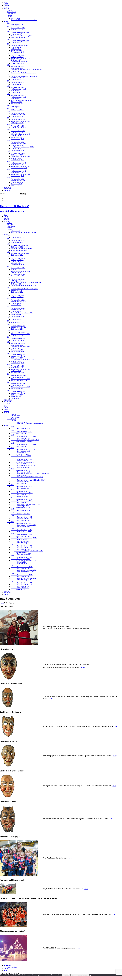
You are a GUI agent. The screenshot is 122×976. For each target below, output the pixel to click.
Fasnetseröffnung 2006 (18, 131)
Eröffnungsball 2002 (17, 172)
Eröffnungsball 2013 (17, 90)
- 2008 (10, 522)
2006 (8, 129)
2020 (8, 31)
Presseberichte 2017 (17, 63)
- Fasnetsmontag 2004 (21, 563)
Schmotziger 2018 (16, 50)
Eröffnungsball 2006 (17, 132)
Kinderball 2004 (16, 158)
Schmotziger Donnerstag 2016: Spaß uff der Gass (26, 69)
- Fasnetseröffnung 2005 (21, 546)
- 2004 (10, 555)
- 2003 (10, 565)
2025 (8, 23)
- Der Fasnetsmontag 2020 (22, 441)
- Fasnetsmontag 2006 (21, 543)
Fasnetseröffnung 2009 (18, 113)
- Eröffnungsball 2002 (20, 576)
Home (2, 603)
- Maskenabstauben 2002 (22, 575)
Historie (9, 10)
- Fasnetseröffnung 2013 (21, 491)
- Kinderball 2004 (19, 562)
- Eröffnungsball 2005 (20, 549)
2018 (8, 44)
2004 (8, 152)
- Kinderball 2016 (19, 475)
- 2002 (10, 573)
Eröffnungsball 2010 (17, 110)
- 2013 (10, 489)
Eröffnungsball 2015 (17, 79)
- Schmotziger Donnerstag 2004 (24, 560)
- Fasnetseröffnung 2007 (21, 530)
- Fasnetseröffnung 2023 (21, 432)
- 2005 (10, 544)
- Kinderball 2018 (19, 452)
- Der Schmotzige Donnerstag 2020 (25, 440)
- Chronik (11, 420)
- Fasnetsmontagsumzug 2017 (23, 465)
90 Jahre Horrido (16, 92)
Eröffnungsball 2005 (17, 145)
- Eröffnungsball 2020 (20, 438)
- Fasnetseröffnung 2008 (21, 523)
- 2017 (10, 457)
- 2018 (10, 448)
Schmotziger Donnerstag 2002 (20, 174)
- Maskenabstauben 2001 (22, 584)
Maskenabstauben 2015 (18, 78)
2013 (8, 86)
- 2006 (10, 533)
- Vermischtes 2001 (20, 588)
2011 (8, 105)
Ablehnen (73, 975)
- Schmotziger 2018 (20, 454)
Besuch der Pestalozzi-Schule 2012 (22, 100)
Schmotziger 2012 (16, 102)
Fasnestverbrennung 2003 (19, 168)
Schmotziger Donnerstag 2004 (20, 156)
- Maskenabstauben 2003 (22, 567)
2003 (8, 161)
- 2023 (10, 430)
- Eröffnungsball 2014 (20, 488)
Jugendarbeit (8, 187)
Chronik (9, 16)
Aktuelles (6, 5)
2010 (8, 108)
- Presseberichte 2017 (20, 467)
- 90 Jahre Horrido (19, 496)
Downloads (7, 189)
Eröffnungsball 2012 (17, 98)
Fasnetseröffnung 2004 (18, 153)
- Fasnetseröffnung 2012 (21, 499)
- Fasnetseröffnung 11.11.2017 (23, 449)
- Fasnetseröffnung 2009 (21, 517)
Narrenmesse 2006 (17, 137)
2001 (8, 177)
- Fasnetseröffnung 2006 (21, 534)
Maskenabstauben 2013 (18, 89)
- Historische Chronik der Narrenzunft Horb (27, 424)
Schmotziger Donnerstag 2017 (20, 58)
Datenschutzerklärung (11, 967)
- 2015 (10, 478)
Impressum (7, 965)
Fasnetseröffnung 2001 (18, 179)
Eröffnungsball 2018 (17, 47)
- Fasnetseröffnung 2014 (21, 486)
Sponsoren (7, 190)
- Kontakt (11, 419)
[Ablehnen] (90, 975)
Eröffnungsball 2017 (17, 57)
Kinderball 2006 (16, 135)
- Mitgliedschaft (13, 415)
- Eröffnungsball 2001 (20, 586)
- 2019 (10, 443)
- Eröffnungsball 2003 (20, 568)
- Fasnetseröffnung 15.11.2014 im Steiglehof (27, 480)
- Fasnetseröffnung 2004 (21, 557)
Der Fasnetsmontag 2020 (19, 37)
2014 (8, 81)
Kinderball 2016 (16, 71)
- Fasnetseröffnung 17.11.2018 (23, 444)
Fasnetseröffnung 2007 (18, 126)
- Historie (11, 414)
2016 (8, 65)
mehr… (70, 858)
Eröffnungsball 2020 (17, 34)
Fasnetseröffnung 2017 (18, 55)
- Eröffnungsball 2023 (20, 433)
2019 (8, 39)
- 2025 (10, 427)
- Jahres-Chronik (19, 422)
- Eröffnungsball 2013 (20, 494)
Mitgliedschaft (11, 12)
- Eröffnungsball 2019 (20, 446)
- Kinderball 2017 (19, 464)
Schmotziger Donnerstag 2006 (20, 134)
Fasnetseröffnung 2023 (18, 28)
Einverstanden (66, 975)
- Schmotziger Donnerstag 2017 (24, 462)
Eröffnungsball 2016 (17, 68)
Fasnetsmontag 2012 (17, 103)
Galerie (6, 21)
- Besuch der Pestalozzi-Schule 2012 (25, 504)
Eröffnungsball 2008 (17, 123)
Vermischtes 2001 (16, 184)
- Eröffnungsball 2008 (20, 526)
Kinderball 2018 (16, 49)
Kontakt (6, 4)
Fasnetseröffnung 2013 (18, 87)
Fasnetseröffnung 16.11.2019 (20, 33)
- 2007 (10, 528)
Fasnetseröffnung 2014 (18, 82)
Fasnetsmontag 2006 (17, 139)
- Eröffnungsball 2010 (20, 514)
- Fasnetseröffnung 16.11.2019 (23, 436)
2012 (8, 94)
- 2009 (10, 515)
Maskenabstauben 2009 (18, 115)
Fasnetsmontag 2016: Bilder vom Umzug (24, 73)
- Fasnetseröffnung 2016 (21, 470)
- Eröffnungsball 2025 (20, 428)
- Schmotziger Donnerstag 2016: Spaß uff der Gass (30, 473)
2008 (8, 118)
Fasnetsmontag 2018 (17, 52)
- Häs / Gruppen (13, 417)
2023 (8, 26)
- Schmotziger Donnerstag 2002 (24, 578)
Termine (6, 7)
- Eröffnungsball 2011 (20, 510)
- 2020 (10, 435)
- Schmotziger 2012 (20, 506)
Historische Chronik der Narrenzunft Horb (24, 20)
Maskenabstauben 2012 (18, 97)
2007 (8, 124)
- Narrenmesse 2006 (20, 541)
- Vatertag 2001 (18, 589)
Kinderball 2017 (16, 60)
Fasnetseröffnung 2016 (18, 66)
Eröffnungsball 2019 (17, 42)
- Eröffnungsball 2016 (20, 472)
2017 (8, 53)
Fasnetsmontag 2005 (17, 150)
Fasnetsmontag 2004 (17, 160)
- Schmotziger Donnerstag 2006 (24, 538)
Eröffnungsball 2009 (17, 116)
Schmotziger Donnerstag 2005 (24, 147)
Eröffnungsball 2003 (17, 164)
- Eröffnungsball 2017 (20, 461)
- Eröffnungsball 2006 (20, 536)
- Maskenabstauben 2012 (22, 501)
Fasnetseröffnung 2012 (18, 95)
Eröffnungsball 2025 (17, 24)
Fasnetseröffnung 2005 (18, 142)
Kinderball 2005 (16, 148)
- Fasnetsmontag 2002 (21, 580)
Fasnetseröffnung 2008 (18, 119)
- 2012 (10, 497)
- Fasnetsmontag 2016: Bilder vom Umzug (27, 477)
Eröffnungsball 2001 (17, 182)
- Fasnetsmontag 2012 (21, 507)
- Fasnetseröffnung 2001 (21, 583)
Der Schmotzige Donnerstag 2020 (21, 36)
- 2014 (10, 485)
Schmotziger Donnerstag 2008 (20, 121)
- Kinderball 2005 (19, 552)
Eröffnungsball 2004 (17, 155)
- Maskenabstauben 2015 (22, 481)
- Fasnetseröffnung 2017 (21, 459)
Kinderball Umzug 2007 (18, 127)
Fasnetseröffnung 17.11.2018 (20, 41)
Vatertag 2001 (15, 185)
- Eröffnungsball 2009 (20, 520)
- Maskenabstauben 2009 (22, 518)
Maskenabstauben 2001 (18, 180)
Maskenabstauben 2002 (18, 171)
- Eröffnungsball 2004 (20, 559)
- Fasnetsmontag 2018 (21, 456)
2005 (8, 140)
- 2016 (10, 469)
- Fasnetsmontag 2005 (21, 554)
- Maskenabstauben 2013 (22, 493)
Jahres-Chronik (15, 18)
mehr (83, 667)
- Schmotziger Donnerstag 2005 (28, 551)
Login (5, 970)
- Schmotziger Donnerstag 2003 (24, 570)
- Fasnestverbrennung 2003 (22, 571)
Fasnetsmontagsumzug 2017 (20, 61)
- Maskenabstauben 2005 (22, 547)
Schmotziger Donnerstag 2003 (20, 166)
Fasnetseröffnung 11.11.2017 (20, 45)
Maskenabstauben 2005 (18, 143)
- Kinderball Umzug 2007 (21, 531)
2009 (8, 111)
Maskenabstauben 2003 (18, 163)
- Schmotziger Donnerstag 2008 (24, 525)
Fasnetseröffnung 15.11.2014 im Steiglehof (24, 76)
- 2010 (10, 512)
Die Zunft (6, 8)
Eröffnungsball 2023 (17, 29)
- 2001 (10, 581)
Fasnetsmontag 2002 (17, 176)
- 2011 (10, 509)
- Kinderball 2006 (19, 539)
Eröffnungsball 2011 (17, 106)
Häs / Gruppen (11, 13)
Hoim (5, 2)
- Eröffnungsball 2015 (20, 483)
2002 (8, 169)
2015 (8, 74)
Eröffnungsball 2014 (17, 84)
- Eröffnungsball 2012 (20, 502)
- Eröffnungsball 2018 (20, 451)
